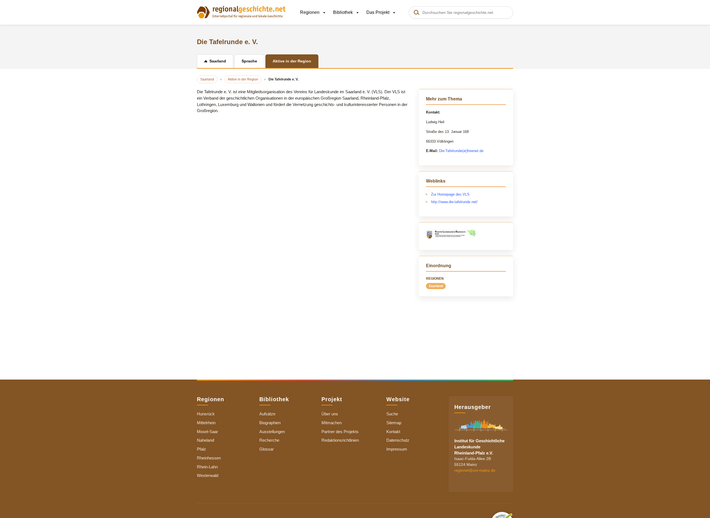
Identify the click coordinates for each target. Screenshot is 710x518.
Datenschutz (397, 440)
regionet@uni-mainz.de (474, 470)
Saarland (436, 286)
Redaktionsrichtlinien (340, 440)
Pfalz (201, 449)
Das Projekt (378, 12)
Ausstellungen (272, 431)
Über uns (329, 413)
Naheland (205, 440)
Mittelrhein (206, 422)
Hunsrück (206, 413)
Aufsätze (267, 413)
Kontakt (393, 431)
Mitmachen (331, 422)
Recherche (269, 440)
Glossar (266, 449)
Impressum (396, 449)
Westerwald (207, 475)
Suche (392, 413)
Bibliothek (343, 12)
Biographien (270, 422)
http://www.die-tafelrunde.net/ (454, 202)
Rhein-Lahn (207, 466)
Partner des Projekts (340, 431)
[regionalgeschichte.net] (241, 11)
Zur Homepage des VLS (450, 194)
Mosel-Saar (207, 431)
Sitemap (393, 422)
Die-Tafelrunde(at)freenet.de (461, 151)
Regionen (310, 12)
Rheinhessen (209, 458)
